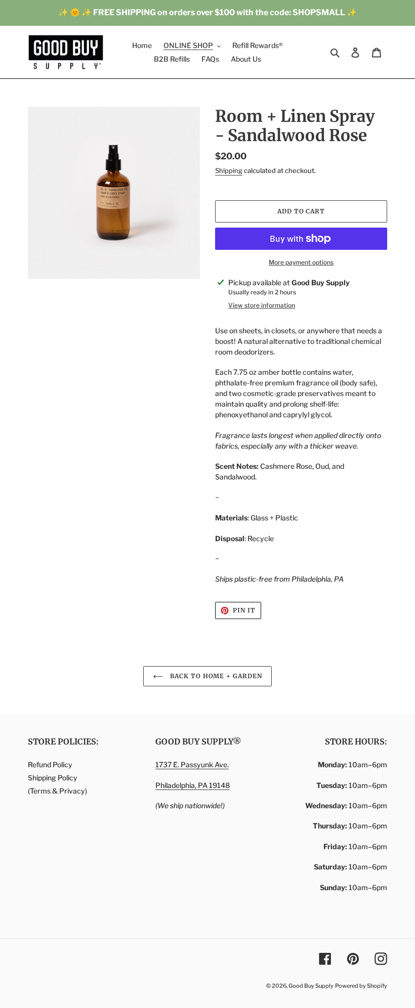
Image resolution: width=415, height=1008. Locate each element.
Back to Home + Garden (215, 676)
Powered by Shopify (361, 985)
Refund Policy (50, 764)
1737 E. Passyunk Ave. (192, 764)
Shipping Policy (52, 777)
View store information (261, 305)
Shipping (228, 170)
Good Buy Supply (311, 985)
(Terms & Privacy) (57, 790)
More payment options (301, 262)
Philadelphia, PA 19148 (192, 785)
